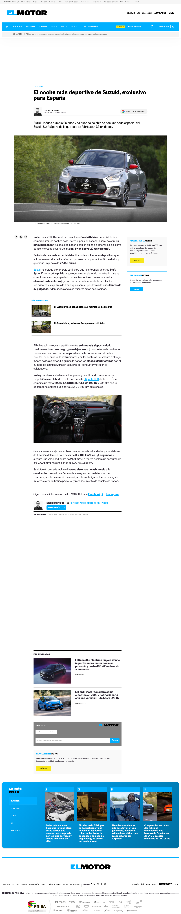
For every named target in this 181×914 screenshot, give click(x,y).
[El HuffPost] (160, 13)
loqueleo (119, 910)
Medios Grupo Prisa (36, 911)
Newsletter (93, 27)
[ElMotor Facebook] (91, 884)
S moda (107, 910)
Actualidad (17, 26)
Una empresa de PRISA (36, 904)
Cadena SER (111, 902)
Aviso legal (6, 884)
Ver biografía (54, 507)
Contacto (76, 884)
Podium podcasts (84, 910)
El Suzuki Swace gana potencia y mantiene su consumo (83, 307)
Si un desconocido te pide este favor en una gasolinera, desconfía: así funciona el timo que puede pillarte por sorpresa (125, 832)
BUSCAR (136, 289)
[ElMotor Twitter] (94, 884)
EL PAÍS (13, 816)
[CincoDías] (147, 13)
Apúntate (43, 768)
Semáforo (53, 2)
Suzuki (37, 269)
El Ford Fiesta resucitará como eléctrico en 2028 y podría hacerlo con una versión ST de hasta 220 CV (97, 695)
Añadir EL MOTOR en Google (135, 111)
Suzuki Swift (53, 514)
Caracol (137, 902)
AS (12, 823)
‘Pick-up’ (15, 2)
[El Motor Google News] (105, 884)
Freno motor (96, 2)
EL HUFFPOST (15, 808)
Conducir (43, 26)
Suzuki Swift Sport (66, 514)
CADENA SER (15, 830)
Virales (64, 26)
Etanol (136, 2)
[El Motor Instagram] (98, 884)
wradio (86, 906)
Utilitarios (77, 514)
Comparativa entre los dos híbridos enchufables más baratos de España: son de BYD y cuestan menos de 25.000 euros (157, 832)
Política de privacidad (19, 884)
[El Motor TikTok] (101, 884)
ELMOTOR (15, 801)
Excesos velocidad (40, 2)
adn (128, 902)
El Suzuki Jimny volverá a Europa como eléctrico (79, 323)
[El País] (131, 13)
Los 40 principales (73, 902)
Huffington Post (63, 906)
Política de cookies (54, 884)
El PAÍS (60, 902)
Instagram (112, 494)
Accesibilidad (67, 884)
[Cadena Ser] (171, 13)
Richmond (58, 910)
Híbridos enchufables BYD (113, 2)
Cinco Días (96, 906)
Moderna (72, 910)
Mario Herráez (55, 110)
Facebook (94, 494)
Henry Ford (85, 2)
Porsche (128, 2)
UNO (78, 906)
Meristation (132, 910)
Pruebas (54, 26)
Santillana (85, 902)
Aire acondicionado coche (69, 2)
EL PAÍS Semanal (116, 906)
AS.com (119, 902)
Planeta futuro (125, 906)
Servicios (120, 27)
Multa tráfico (26, 2)
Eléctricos (30, 26)
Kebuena (135, 906)
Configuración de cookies (37, 884)
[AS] (138, 13)
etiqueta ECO (91, 379)
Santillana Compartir (99, 902)
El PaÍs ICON (96, 910)
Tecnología (76, 26)
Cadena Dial (106, 906)
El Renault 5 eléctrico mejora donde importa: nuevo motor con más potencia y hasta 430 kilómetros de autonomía (97, 664)
